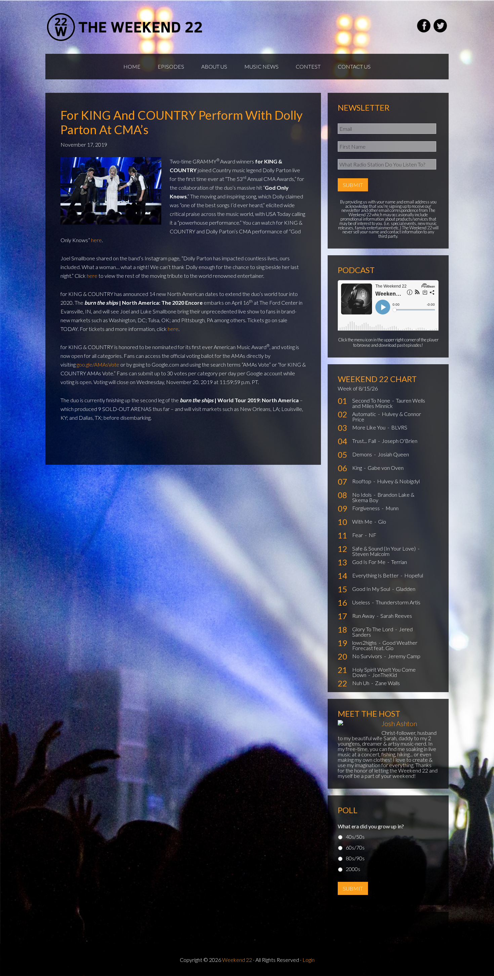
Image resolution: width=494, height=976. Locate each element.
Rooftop (362, 481)
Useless (361, 602)
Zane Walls (387, 683)
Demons (362, 454)
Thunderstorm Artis (398, 602)
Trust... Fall (364, 441)
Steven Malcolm (370, 554)
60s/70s (355, 847)
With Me (362, 521)
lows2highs (365, 642)
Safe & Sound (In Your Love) (384, 548)
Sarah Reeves (396, 615)
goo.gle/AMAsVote (98, 364)
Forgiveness (366, 508)
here (96, 240)
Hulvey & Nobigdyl (398, 481)
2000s (353, 869)
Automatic (364, 414)
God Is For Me (369, 562)
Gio (382, 521)
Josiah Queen (393, 454)
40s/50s (355, 836)
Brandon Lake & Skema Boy (383, 497)
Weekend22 (125, 27)
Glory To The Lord (373, 629)
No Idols (362, 494)
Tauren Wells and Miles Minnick (388, 403)
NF (372, 535)
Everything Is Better (376, 575)
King (357, 467)
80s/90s (355, 858)
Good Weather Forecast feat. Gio (384, 645)
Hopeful (413, 575)
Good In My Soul (371, 589)
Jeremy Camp (404, 656)
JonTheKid (384, 675)
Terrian (399, 562)
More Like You (369, 427)
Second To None (371, 400)
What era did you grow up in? (371, 826)
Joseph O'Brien (399, 441)
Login (308, 959)
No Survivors (367, 656)
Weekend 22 (237, 959)
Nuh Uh (361, 683)
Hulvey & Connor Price (386, 416)
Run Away (364, 615)
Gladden (405, 589)
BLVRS (399, 427)
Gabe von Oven (386, 467)
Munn (392, 508)
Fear (358, 535)
